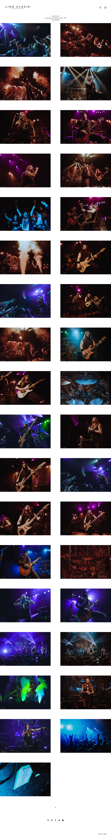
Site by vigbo (102, 834)
